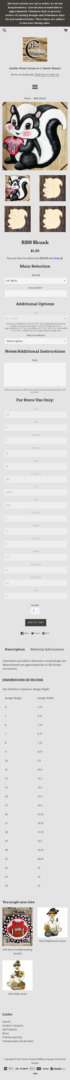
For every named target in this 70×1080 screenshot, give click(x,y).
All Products (9, 1029)
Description (15, 649)
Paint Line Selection (36, 335)
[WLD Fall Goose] (17, 975)
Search (6, 1021)
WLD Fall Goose (17, 993)
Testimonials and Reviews (18, 1041)
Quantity (35, 605)
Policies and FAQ (12, 1037)
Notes (34, 360)
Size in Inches (34, 288)
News (5, 1033)
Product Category (12, 1025)
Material (36, 275)
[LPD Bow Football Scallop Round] (17, 926)
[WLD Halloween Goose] (52, 922)
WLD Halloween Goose (52, 941)
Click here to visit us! (46, 74)
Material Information (47, 649)
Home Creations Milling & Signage (38, 1059)
